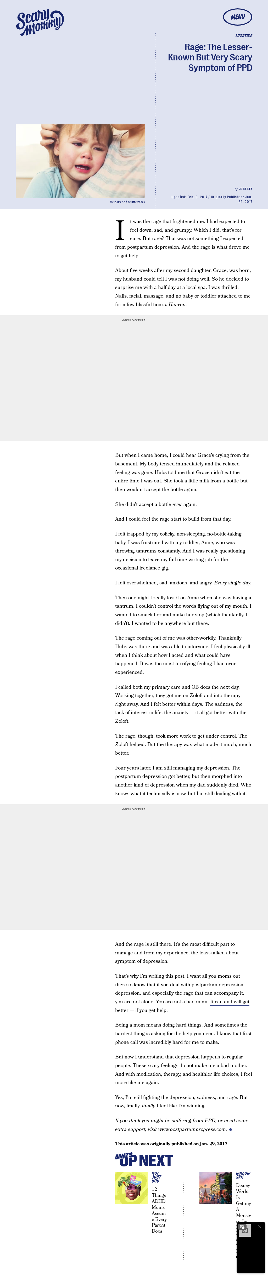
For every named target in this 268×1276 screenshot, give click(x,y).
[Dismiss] (259, 1227)
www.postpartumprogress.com (192, 1129)
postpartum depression (153, 247)
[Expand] (242, 1227)
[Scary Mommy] (40, 22)
